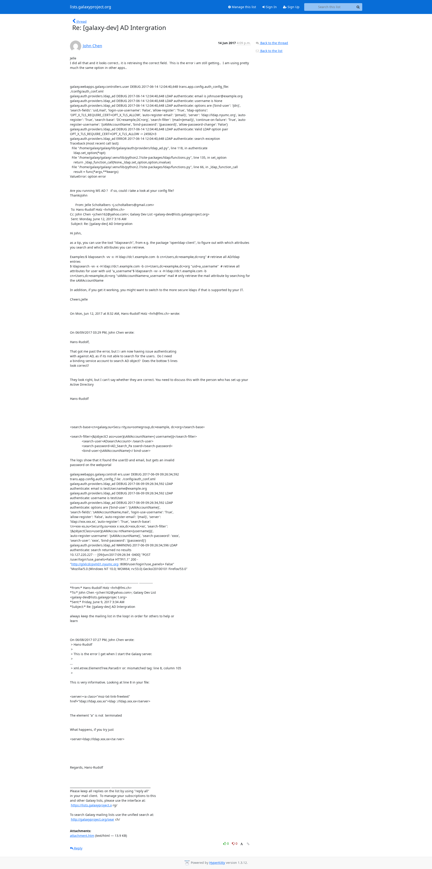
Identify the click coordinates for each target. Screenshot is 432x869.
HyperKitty (217, 862)
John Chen (92, 45)
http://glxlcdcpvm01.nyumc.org (95, 564)
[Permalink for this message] (248, 844)
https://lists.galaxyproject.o (91, 805)
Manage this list (243, 7)
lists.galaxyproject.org (90, 7)
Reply (77, 848)
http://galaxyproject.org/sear (92, 819)
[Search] (358, 7)
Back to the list (270, 51)
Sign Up (293, 7)
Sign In (271, 7)
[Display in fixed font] (241, 844)
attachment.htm (82, 835)
